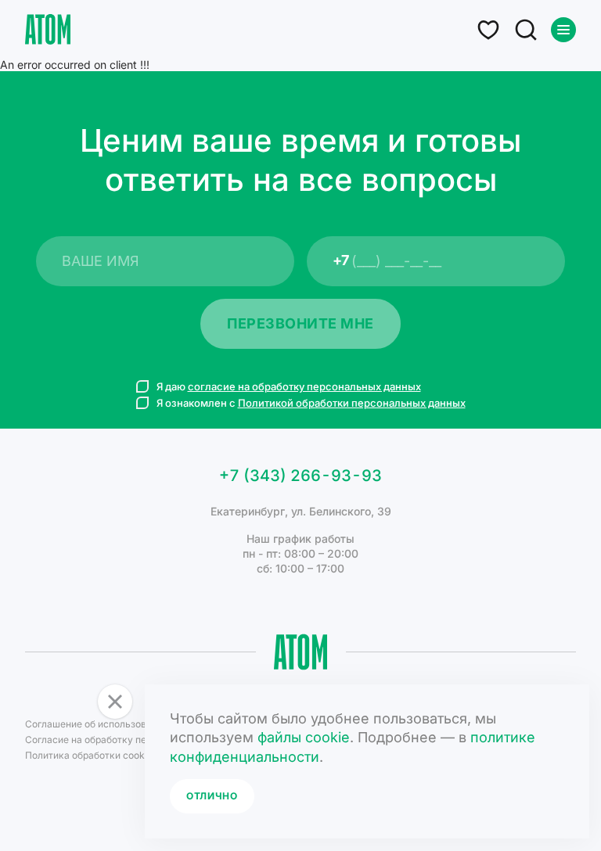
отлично (212, 796)
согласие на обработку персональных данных (304, 386)
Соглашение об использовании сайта (111, 724)
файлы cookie (303, 737)
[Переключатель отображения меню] (563, 29)
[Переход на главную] (47, 29)
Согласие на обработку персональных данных (132, 739)
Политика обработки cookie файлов (107, 755)
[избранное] (488, 29)
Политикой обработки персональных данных (352, 403)
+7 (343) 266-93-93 (300, 475)
